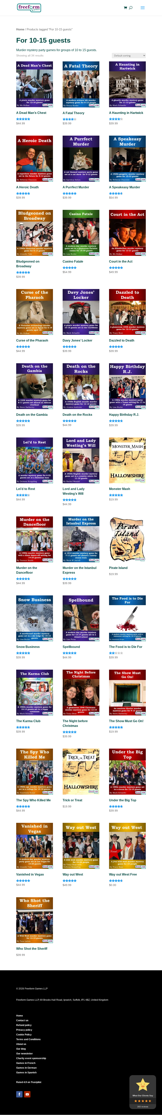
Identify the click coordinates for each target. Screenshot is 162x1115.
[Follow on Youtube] (27, 1094)
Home (20, 29)
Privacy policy (24, 1030)
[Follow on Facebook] (19, 1094)
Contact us (22, 1020)
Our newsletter (24, 1053)
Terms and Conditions (28, 1039)
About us (21, 1044)
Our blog (21, 1048)
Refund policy (24, 1025)
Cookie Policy (24, 1034)
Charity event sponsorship (31, 1058)
